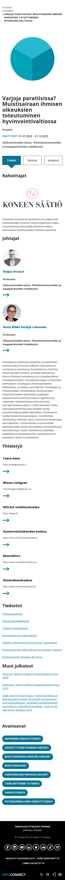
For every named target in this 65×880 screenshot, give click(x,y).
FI (47, 874)
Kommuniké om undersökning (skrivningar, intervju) (32, 649)
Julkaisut (53, 160)
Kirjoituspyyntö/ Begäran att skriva (22, 657)
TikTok (50, 848)
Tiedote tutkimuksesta (15, 628)
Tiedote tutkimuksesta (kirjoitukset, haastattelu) (29, 642)
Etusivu (7, 7)
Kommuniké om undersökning (19, 635)
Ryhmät (9, 10)
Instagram (15, 848)
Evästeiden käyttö (48, 858)
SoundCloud (43, 848)
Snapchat (36, 848)
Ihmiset (32, 160)
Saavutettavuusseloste (20, 858)
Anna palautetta (33, 863)
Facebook (8, 848)
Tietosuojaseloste (12, 614)
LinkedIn (29, 848)
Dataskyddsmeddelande (15, 621)
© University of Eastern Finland (32, 832)
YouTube (22, 848)
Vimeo (57, 848)
